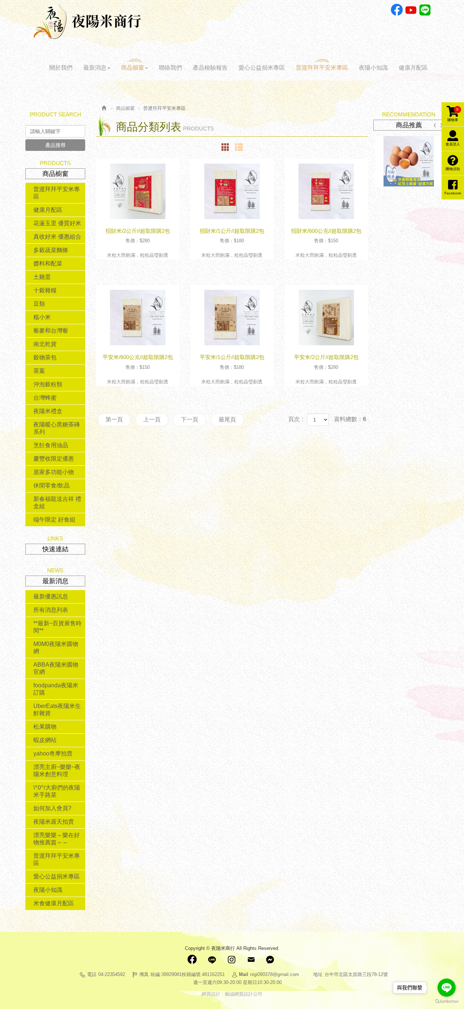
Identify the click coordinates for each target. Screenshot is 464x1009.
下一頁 (189, 419)
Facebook (396, 10)
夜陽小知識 (47, 890)
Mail (251, 959)
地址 (318, 974)
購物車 (453, 114)
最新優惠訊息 (50, 596)
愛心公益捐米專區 (56, 876)
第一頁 (114, 419)
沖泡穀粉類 (47, 384)
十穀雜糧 (45, 290)
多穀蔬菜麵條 (50, 250)
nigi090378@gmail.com (274, 974)
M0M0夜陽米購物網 (55, 647)
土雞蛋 (42, 277)
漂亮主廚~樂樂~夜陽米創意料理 (56, 770)
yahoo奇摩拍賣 (52, 753)
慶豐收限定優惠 (53, 459)
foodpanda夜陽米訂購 (55, 689)
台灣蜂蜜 (45, 398)
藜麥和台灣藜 (50, 331)
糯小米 (42, 317)
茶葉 (39, 371)
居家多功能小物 (53, 472)
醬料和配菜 (47, 263)
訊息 (270, 959)
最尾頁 (227, 419)
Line (425, 10)
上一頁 (152, 419)
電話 (91, 974)
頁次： (297, 419)
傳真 (144, 974)
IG (231, 959)
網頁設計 (211, 994)
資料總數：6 (350, 419)
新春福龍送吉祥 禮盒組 (57, 502)
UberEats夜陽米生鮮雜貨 (57, 709)
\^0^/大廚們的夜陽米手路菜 (56, 791)
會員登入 (453, 144)
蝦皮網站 (45, 740)
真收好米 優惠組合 (57, 237)
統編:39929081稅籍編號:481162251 (187, 974)
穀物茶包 (45, 357)
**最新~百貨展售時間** (57, 627)
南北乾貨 (45, 344)
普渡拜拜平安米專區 (56, 192)
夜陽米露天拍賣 (53, 822)
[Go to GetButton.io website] (446, 1001)
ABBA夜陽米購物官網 (55, 668)
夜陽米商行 (87, 21)
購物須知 (453, 169)
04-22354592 (111, 974)
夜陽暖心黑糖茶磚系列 (56, 428)
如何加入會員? (52, 808)
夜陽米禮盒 (47, 411)
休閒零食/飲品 (51, 485)
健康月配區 (47, 210)
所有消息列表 (50, 610)
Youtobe (411, 10)
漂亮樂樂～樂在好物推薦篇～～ (56, 838)
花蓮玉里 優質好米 (57, 223)
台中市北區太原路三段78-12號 (356, 974)
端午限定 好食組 (54, 519)
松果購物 (45, 727)
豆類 (39, 304)
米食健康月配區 (53, 903)
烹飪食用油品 (50, 445)
